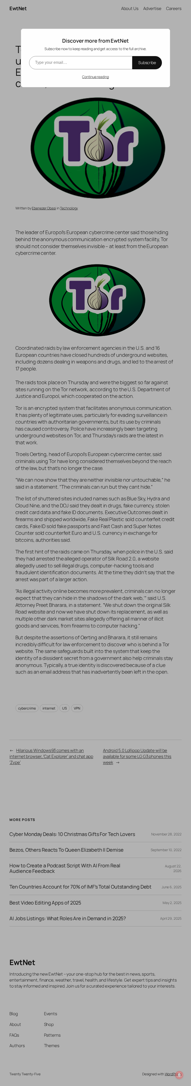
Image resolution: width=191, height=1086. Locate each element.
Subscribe (147, 62)
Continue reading (95, 76)
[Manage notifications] (179, 1075)
